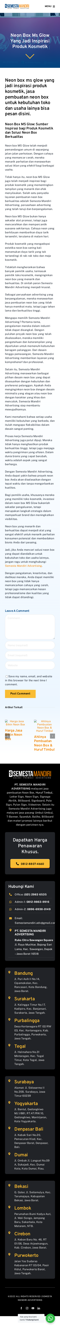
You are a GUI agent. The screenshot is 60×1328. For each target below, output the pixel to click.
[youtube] (33, 1308)
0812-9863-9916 (37, 901)
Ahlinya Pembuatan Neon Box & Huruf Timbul (44, 743)
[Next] (52, 736)
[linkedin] (39, 1308)
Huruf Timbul (44, 792)
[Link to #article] (30, 56)
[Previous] (7, 736)
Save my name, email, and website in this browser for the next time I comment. (28, 680)
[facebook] (21, 1308)
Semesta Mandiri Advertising (23, 565)
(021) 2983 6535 (35, 894)
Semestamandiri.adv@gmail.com (35, 922)
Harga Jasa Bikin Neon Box (13, 734)
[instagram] (27, 1308)
